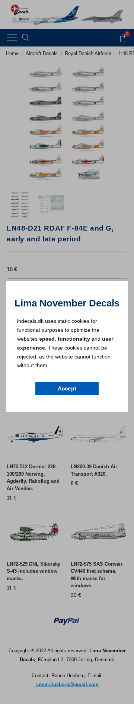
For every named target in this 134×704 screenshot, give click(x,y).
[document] (67, 352)
